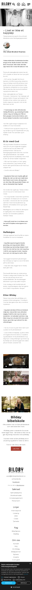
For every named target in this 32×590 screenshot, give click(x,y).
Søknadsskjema (16, 493)
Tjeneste (16, 521)
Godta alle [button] (8, 583)
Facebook (16, 482)
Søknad (16, 489)
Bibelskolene (20, 485)
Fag (16, 527)
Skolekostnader (16, 495)
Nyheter (16, 554)
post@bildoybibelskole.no (16, 476)
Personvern (16, 501)
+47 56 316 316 (16, 479)
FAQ (16, 546)
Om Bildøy (16, 549)
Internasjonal (16, 510)
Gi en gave (16, 560)
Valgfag (16, 534)
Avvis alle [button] (24, 583)
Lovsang (16, 513)
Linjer (16, 507)
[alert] (16, 576)
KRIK (16, 516)
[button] (16, 587)
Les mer (26, 574)
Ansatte (16, 557)
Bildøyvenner (16, 552)
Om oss (16, 540)
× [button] (30, 563)
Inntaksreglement (16, 498)
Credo (16, 519)
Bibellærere (16, 531)
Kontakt (16, 544)
